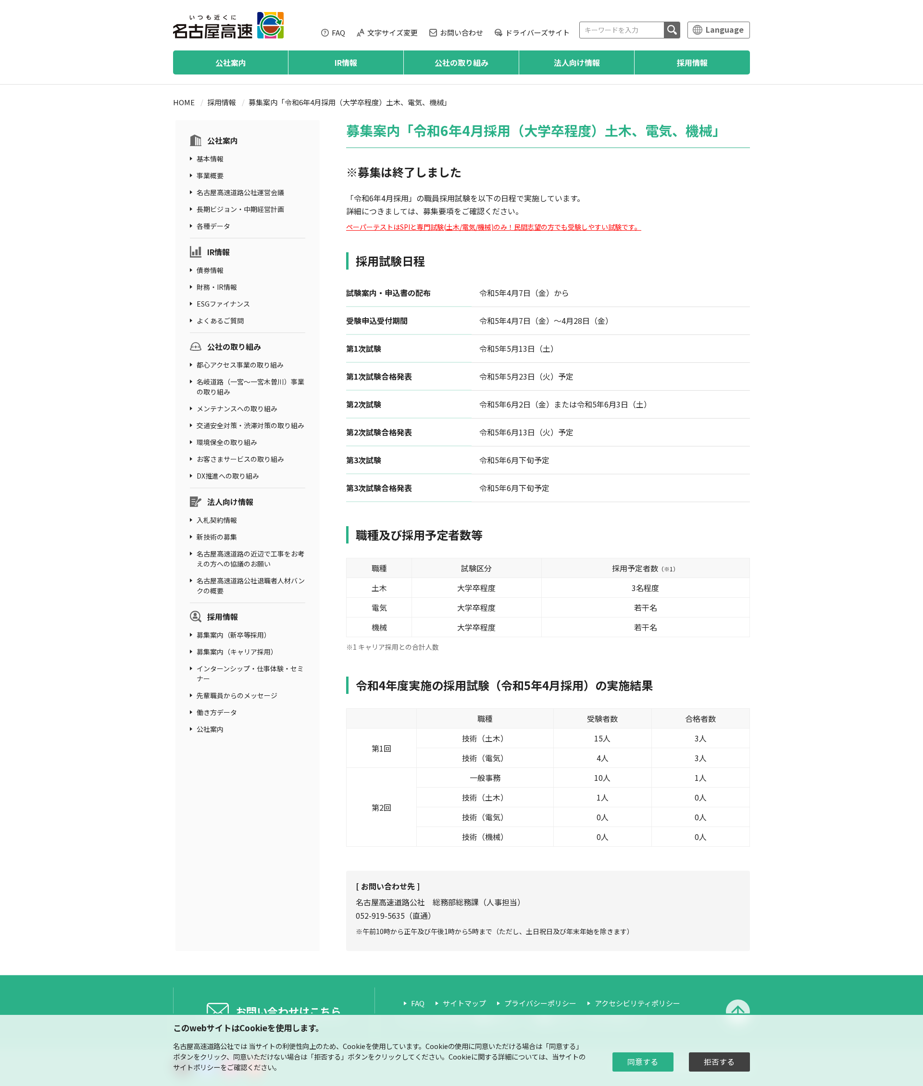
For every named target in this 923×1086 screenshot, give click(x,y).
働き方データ (217, 712)
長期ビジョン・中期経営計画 (240, 209)
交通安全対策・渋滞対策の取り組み (250, 425)
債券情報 (210, 270)
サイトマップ (464, 1003)
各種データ (213, 226)
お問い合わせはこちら (288, 1011)
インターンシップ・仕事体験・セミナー (250, 673)
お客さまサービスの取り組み (240, 459)
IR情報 (346, 62)
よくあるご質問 (220, 320)
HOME (184, 102)
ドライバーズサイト (537, 32)
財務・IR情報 (217, 287)
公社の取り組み (461, 62)
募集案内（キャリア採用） (237, 651)
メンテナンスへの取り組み (237, 408)
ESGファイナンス (223, 304)
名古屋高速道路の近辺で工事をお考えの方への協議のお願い (250, 558)
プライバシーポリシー (540, 1003)
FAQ (338, 32)
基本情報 (210, 158)
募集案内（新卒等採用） (234, 635)
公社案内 (230, 62)
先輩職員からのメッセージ (237, 695)
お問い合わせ (461, 32)
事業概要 (210, 175)
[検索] (672, 30)
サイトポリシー (196, 1067)
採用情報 (692, 62)
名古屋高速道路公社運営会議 (240, 192)
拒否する (719, 1061)
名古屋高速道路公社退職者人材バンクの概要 (251, 585)
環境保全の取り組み (227, 442)
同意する (642, 1061)
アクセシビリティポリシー (637, 1003)
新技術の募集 (217, 537)
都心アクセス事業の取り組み (240, 365)
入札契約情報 (217, 520)
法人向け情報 (577, 62)
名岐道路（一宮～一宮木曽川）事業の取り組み (250, 386)
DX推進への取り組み (228, 476)
